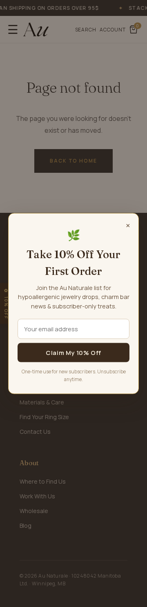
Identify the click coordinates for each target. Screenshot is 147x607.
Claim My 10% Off (73, 352)
